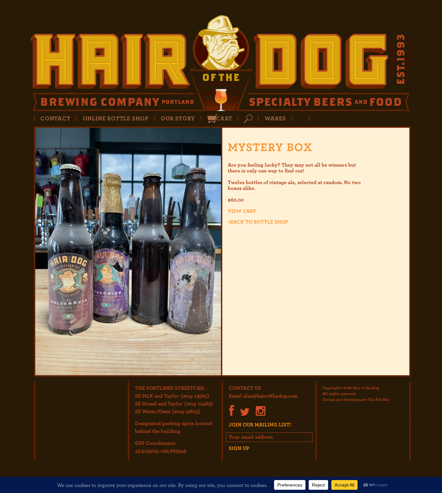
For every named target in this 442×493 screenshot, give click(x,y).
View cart (242, 211)
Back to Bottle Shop (258, 222)
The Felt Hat (378, 399)
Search (248, 119)
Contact (55, 118)
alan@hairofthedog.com (270, 396)
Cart (224, 118)
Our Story (178, 118)
